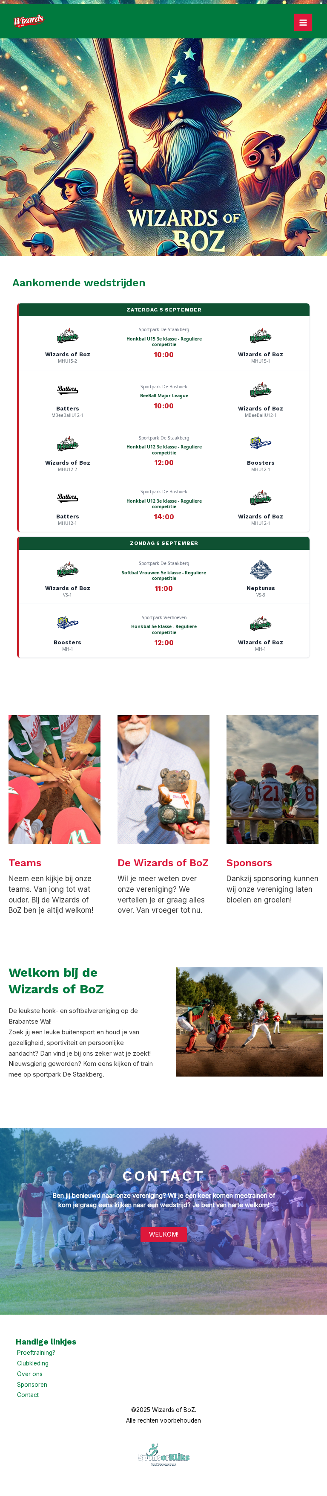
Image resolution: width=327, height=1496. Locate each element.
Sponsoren (32, 1384)
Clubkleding (33, 1363)
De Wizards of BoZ (163, 863)
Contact (28, 1394)
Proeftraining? (36, 1352)
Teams (25, 863)
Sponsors (249, 863)
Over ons (30, 1374)
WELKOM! (163, 1234)
